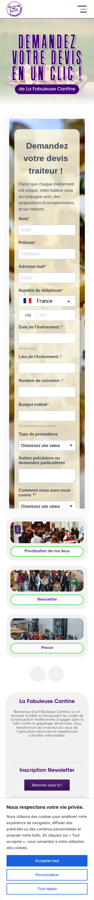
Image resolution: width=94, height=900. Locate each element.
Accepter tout (47, 860)
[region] (47, 849)
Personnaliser (47, 874)
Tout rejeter (47, 888)
